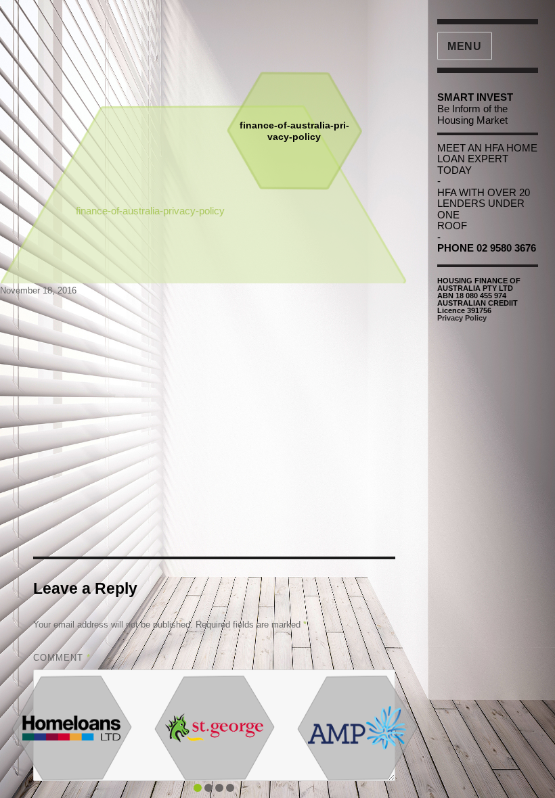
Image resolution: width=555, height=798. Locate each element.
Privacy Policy (462, 318)
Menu (464, 46)
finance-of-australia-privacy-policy (150, 210)
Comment (62, 658)
